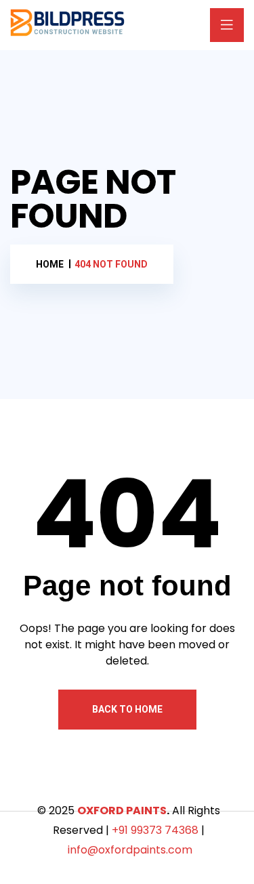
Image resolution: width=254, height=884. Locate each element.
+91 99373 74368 (155, 830)
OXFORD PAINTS (122, 810)
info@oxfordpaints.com (130, 850)
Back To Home (127, 709)
